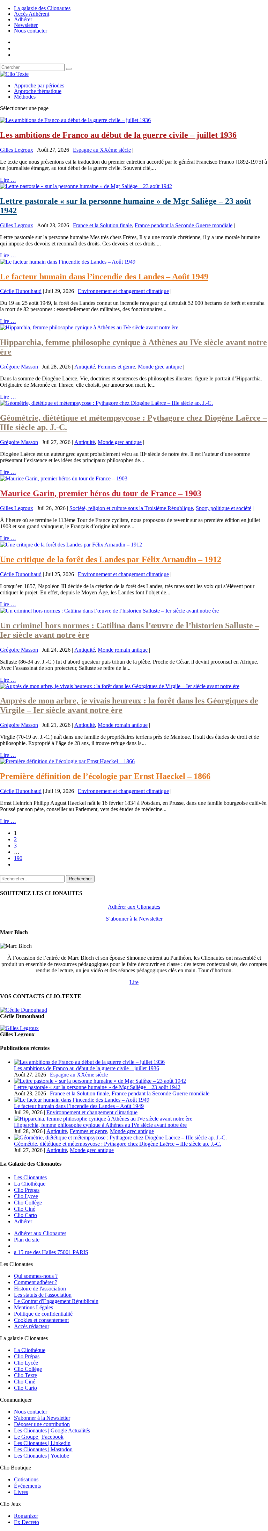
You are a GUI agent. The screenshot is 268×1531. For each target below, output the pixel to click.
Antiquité (84, 367)
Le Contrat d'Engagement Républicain (56, 1301)
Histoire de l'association (40, 1289)
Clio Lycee (26, 1196)
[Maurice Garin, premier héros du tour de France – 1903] (63, 478)
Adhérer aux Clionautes (134, 907)
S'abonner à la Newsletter (42, 1418)
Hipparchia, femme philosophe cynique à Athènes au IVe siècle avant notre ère (100, 1125)
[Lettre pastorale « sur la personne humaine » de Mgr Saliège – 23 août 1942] (86, 186)
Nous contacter (30, 31)
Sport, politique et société (223, 508)
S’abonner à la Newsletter (134, 919)
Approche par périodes (39, 85)
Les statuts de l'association (43, 1295)
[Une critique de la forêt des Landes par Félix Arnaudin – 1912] (71, 545)
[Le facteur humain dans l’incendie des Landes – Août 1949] (67, 262)
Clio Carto (25, 1215)
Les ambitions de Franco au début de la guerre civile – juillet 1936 (118, 134)
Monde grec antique (160, 367)
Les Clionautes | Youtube (41, 1456)
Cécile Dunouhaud (21, 291)
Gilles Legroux (16, 150)
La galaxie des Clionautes (42, 8)
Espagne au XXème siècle (102, 150)
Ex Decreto (26, 1522)
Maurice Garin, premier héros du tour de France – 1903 (100, 493)
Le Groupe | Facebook (39, 1437)
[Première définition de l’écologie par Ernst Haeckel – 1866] (67, 761)
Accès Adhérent (31, 14)
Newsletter (26, 25)
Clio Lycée (26, 1363)
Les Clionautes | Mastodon (43, 1449)
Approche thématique (37, 91)
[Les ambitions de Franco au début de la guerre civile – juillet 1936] (75, 120)
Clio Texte (25, 1375)
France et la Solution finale (102, 225)
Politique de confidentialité (43, 1314)
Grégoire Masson (19, 367)
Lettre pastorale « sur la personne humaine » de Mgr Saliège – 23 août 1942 (97, 1087)
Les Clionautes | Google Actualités (52, 1430)
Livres (21, 1492)
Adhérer (23, 19)
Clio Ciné (24, 1209)
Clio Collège (28, 1203)
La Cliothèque (29, 1184)
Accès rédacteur (31, 1326)
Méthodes (25, 97)
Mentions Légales (33, 1307)
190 (18, 858)
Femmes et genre (116, 367)
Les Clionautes (30, 1177)
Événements (27, 1486)
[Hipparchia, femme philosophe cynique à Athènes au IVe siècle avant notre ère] (89, 327)
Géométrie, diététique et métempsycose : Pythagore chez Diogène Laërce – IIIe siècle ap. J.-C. (117, 1144)
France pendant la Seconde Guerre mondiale (183, 225)
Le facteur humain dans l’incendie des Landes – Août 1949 (104, 276)
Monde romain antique (123, 650)
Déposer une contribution (42, 1424)
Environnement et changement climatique (123, 291)
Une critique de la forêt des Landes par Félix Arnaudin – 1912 (110, 559)
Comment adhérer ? (35, 1282)
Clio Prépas (26, 1190)
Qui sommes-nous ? (36, 1276)
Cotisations (26, 1479)
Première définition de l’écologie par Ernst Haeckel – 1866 (105, 776)
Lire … (8, 180)
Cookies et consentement (41, 1320)
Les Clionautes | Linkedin (42, 1443)
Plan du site (26, 1240)
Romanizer (26, 1516)
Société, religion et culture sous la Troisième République (131, 508)
